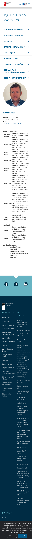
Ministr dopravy (6, 318)
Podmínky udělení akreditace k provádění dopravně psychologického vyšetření (22, 411)
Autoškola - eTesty (22, 403)
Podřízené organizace (14, 35)
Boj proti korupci (12, 58)
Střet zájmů (9, 53)
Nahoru (16, 277)
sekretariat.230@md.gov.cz (13, 123)
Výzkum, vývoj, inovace (23, 464)
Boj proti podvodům (13, 64)
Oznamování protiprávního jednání (14, 71)
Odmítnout (12, 536)
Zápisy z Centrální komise (15, 47)
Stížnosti (8, 41)
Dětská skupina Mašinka (15, 78)
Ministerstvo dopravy (7, 4)
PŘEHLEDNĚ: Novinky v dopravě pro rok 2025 (23, 493)
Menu (29, 4)
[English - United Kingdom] (24, 5)
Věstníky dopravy (21, 447)
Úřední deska (6, 321)
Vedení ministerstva (8, 325)
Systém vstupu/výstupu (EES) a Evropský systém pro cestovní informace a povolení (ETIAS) (23, 422)
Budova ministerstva (13, 30)
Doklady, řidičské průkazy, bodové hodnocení (21, 459)
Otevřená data (6, 338)
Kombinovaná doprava (23, 330)
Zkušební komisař (22, 468)
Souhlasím (23, 536)
